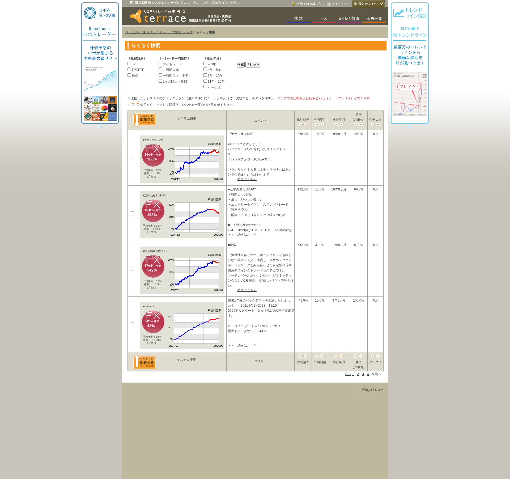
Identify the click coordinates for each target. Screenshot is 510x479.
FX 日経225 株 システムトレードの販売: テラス (159, 32)
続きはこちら (247, 179)
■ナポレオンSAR (153, 139)
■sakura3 (148, 306)
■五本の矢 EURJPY (154, 195)
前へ (348, 374)
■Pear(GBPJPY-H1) (155, 250)
